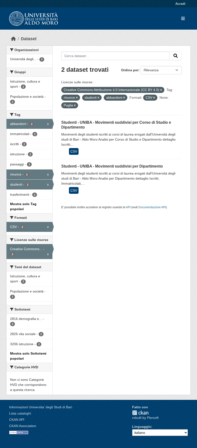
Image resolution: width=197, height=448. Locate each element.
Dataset (29, 38)
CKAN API (16, 420)
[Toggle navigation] (183, 18)
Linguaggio (141, 427)
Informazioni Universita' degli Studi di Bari (40, 407)
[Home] (13, 38)
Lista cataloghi (20, 413)
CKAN (140, 412)
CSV (73, 151)
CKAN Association (22, 426)
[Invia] (175, 56)
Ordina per (129, 70)
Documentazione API (152, 207)
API (128, 207)
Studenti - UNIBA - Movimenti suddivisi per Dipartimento (112, 166)
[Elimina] (161, 90)
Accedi (180, 4)
